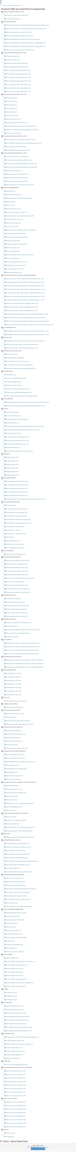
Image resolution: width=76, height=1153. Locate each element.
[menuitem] (1, 3)
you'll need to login (44, 1147)
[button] (1, 1)
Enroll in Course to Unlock (38, 1149)
